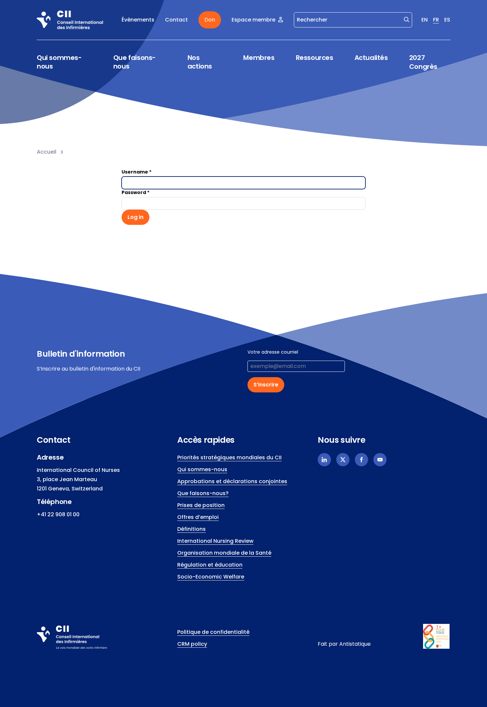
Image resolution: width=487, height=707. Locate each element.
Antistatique (355, 644)
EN (424, 20)
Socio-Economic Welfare (210, 577)
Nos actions (200, 62)
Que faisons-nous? (203, 493)
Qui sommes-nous (59, 62)
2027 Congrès (423, 62)
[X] (343, 459)
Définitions (191, 529)
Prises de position (201, 505)
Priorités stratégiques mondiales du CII (229, 457)
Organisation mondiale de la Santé (224, 553)
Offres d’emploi (198, 517)
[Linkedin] (324, 459)
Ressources (314, 57)
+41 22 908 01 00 (58, 514)
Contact (176, 20)
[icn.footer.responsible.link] (436, 636)
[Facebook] (361, 459)
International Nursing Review (215, 541)
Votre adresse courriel (272, 352)
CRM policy (192, 644)
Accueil (46, 152)
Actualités (371, 57)
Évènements (138, 20)
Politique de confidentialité (213, 632)
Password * (135, 192)
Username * (136, 172)
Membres (258, 57)
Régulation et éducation (210, 565)
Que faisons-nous (134, 62)
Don (209, 20)
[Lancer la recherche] (406, 19)
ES (447, 20)
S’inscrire (265, 384)
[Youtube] (380, 459)
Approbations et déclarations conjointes (232, 481)
